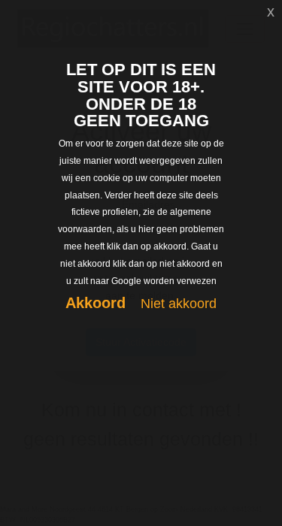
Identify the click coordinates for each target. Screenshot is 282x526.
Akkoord (95, 303)
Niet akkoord (179, 303)
